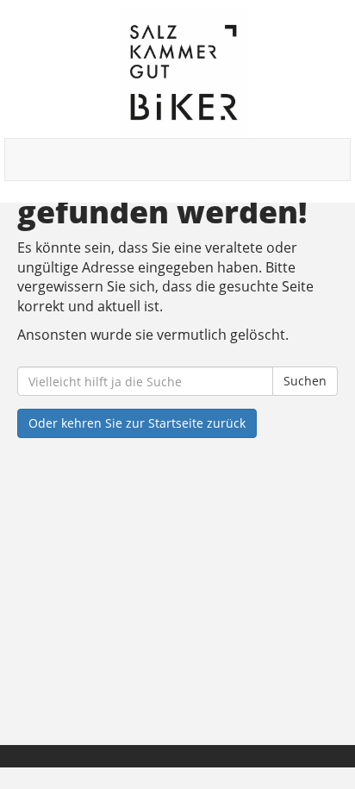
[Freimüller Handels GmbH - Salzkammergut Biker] (184, 73)
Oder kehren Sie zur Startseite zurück (137, 423)
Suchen (305, 381)
